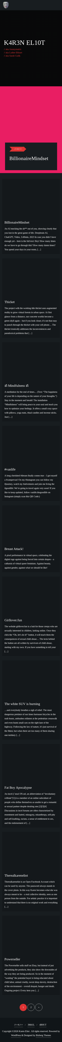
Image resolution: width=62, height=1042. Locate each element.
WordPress (16, 1035)
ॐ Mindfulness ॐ (16, 385)
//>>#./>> (18, 149)
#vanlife (9, 469)
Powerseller (12, 959)
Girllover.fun (13, 620)
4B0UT (42, 1024)
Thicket (9, 302)
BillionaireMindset (28, 158)
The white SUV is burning (22, 704)
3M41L (31, 1024)
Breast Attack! (14, 549)
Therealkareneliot (16, 875)
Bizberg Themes (43, 1035)
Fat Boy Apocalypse (18, 787)
